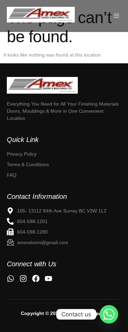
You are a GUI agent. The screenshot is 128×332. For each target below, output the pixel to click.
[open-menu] (117, 16)
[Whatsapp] (109, 314)
